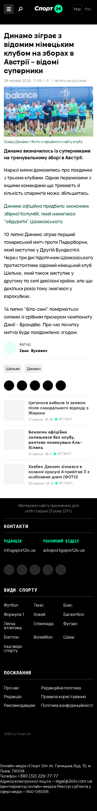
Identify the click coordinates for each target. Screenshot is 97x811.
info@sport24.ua (19, 550)
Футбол (11, 605)
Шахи (68, 637)
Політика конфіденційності (67, 705)
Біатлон (11, 637)
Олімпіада (44, 624)
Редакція (12, 697)
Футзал (70, 624)
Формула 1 (14, 614)
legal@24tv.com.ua (74, 781)
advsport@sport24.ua (64, 550)
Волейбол (43, 637)
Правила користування (63, 697)
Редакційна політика (61, 688)
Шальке (13, 368)
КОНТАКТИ (16, 526)
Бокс (68, 605)
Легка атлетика (13, 626)
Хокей (39, 614)
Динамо (34, 368)
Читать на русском (70, 80)
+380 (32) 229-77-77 (37, 776)
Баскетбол (73, 614)
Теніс (39, 605)
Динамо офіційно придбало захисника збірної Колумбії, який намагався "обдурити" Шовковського (46, 213)
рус (88, 9)
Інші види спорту (13, 648)
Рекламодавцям (19, 705)
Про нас (11, 688)
